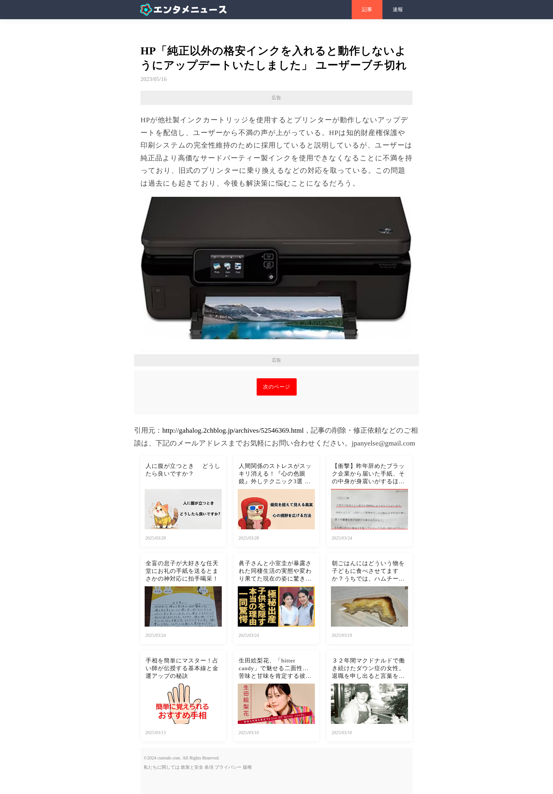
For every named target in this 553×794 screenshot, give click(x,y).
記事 (367, 9)
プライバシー (228, 767)
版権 (247, 767)
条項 (208, 767)
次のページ (276, 386)
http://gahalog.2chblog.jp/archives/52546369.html (233, 430)
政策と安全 (192, 767)
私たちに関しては (162, 767)
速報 (398, 9)
